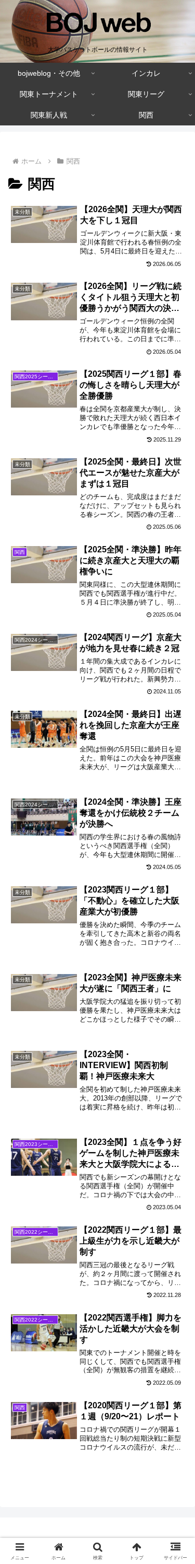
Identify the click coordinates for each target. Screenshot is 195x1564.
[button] (174, 1326)
